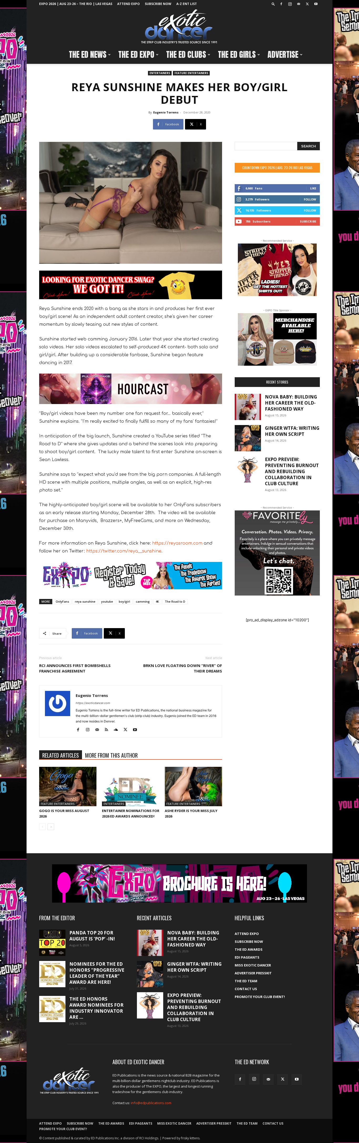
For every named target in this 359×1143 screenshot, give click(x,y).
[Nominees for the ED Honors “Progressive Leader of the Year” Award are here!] (52, 974)
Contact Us (246, 988)
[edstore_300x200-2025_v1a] (277, 339)
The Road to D (175, 601)
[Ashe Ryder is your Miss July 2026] (193, 786)
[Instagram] (290, 4)
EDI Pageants (247, 957)
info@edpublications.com (151, 1102)
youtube (107, 601)
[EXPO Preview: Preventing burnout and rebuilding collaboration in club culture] (248, 469)
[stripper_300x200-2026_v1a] (277, 270)
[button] (273, 4)
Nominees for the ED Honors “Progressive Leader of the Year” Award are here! (96, 973)
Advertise (283, 54)
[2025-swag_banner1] (130, 285)
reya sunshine (85, 601)
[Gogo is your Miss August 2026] (67, 786)
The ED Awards (249, 949)
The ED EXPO (136, 54)
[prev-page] (42, 827)
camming (143, 601)
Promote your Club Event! (260, 996)
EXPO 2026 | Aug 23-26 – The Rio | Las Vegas (75, 4)
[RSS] (108, 730)
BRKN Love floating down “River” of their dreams (182, 668)
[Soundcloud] (118, 730)
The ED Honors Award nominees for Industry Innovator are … (96, 1008)
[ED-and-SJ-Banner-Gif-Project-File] (130, 389)
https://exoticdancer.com (93, 703)
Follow (310, 199)
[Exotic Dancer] (179, 26)
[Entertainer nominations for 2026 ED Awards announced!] (130, 786)
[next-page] (51, 827)
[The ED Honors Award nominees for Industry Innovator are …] (52, 1009)
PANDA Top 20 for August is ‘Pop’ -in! (92, 936)
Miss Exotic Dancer (253, 965)
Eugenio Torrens (165, 112)
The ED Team (246, 981)
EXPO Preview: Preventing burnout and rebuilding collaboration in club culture (292, 471)
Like (313, 188)
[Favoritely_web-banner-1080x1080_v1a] (277, 553)
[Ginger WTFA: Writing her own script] (248, 438)
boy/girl (124, 601)
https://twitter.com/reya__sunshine (123, 551)
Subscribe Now (158, 4)
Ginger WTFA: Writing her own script (292, 431)
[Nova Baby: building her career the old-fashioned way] (248, 407)
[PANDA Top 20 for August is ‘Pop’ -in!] (52, 943)
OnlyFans (62, 601)
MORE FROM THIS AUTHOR (111, 755)
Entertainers (160, 73)
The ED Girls (237, 54)
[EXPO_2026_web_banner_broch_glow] (179, 883)
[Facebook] (281, 4)
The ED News (87, 54)
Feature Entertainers (191, 73)
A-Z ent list (186, 4)
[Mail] (298, 4)
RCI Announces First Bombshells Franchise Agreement (75, 668)
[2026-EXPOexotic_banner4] (130, 575)
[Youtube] (316, 4)
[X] (307, 4)
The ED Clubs (186, 54)
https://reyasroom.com (177, 543)
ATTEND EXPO (128, 4)
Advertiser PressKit (253, 973)
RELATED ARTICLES (60, 755)
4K (157, 601)
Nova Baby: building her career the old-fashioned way (291, 403)
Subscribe (308, 221)
